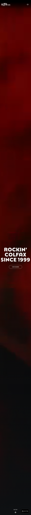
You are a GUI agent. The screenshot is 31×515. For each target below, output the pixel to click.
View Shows (15, 267)
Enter (15, 509)
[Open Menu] (27, 4)
